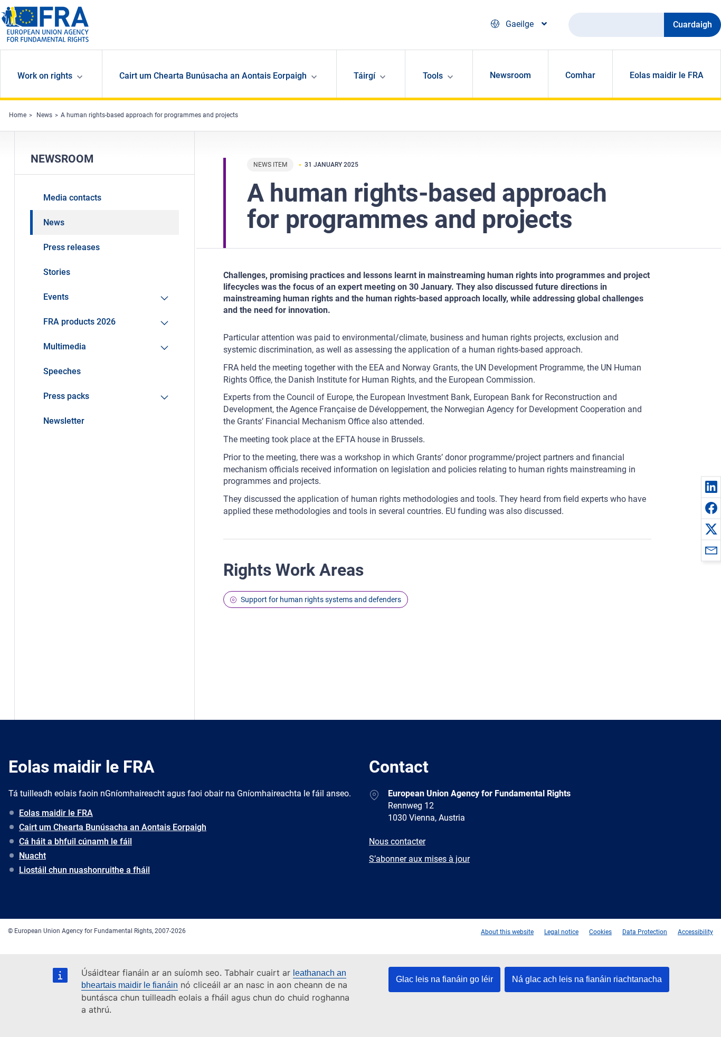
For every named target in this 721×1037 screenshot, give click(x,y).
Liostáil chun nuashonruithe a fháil (84, 870)
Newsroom (510, 75)
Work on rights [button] (44, 76)
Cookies (600, 932)
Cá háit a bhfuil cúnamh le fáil (75, 841)
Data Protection (644, 932)
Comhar (580, 75)
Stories (56, 272)
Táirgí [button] (364, 76)
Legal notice (561, 932)
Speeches (62, 371)
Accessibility (695, 932)
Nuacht (32, 856)
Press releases (71, 247)
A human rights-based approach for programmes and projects (149, 115)
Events (56, 297)
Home (17, 115)
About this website (507, 932)
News (44, 115)
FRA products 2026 (79, 322)
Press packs (66, 396)
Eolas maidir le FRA (667, 75)
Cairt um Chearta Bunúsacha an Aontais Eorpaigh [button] (213, 76)
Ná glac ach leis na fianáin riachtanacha (587, 979)
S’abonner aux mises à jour (419, 859)
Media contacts (72, 198)
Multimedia (64, 346)
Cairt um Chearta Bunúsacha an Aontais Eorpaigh (112, 827)
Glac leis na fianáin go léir (444, 979)
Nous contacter (397, 841)
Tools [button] (433, 76)
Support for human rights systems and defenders (321, 599)
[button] (710, 486)
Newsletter (63, 421)
